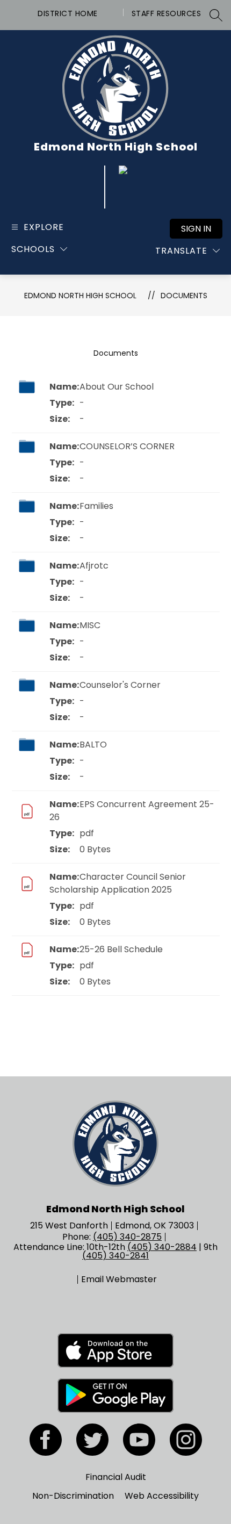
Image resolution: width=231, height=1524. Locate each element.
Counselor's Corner (120, 685)
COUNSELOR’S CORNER (127, 446)
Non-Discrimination (73, 1496)
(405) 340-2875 (127, 1237)
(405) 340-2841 (115, 1255)
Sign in (196, 228)
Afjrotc (94, 565)
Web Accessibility (162, 1496)
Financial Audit (115, 1477)
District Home (68, 13)
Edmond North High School (80, 295)
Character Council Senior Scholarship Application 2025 (117, 883)
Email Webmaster (119, 1279)
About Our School (117, 386)
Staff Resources (166, 13)
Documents (184, 295)
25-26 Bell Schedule (121, 949)
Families (96, 506)
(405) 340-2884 (162, 1247)
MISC (90, 625)
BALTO (93, 744)
